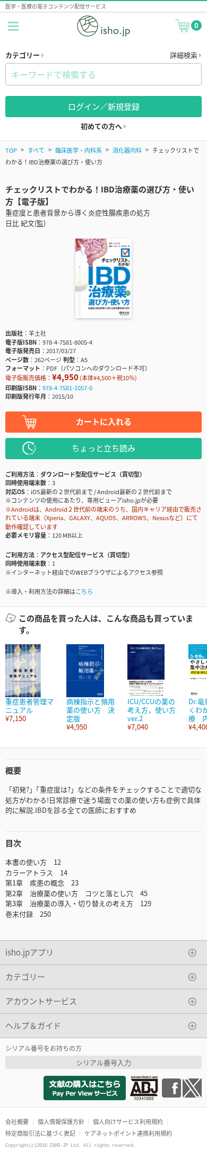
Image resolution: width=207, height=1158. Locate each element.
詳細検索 (184, 55)
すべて (36, 150)
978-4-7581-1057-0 (67, 387)
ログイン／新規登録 (104, 106)
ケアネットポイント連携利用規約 (128, 1133)
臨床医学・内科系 (78, 150)
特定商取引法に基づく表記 (40, 1133)
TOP (11, 150)
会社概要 (17, 1121)
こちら (84, 591)
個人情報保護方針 (61, 1121)
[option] (30, 683)
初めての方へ (102, 126)
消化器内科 (127, 150)
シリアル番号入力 (103, 1062)
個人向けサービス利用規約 (128, 1121)
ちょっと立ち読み (103, 447)
